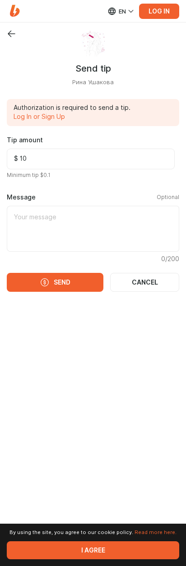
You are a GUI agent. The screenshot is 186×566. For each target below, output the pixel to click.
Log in (159, 11)
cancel (145, 282)
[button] (15, 11)
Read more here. (156, 532)
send (62, 282)
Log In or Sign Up (39, 116)
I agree (93, 550)
